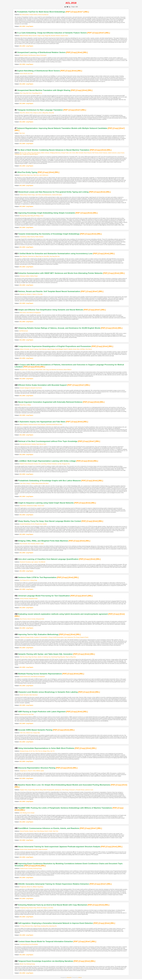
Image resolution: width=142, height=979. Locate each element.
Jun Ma (59, 463)
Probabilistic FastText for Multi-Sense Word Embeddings (41, 12)
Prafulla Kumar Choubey (26, 868)
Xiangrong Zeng (24, 907)
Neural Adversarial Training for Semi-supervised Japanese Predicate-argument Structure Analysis (59, 847)
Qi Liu (27, 580)
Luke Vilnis (38, 194)
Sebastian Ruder (33, 598)
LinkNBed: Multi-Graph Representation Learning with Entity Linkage (47, 461)
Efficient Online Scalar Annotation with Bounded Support (42, 385)
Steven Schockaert (41, 55)
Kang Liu (45, 907)
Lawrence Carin (89, 789)
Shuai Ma (51, 112)
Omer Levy (30, 175)
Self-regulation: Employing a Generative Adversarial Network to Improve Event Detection (55, 923)
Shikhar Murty (23, 194)
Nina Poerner (23, 619)
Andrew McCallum (57, 194)
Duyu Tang (28, 657)
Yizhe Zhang (65, 789)
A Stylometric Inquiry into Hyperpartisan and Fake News (41, 422)
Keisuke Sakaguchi (25, 388)
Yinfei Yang (46, 369)
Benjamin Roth (40, 619)
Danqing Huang (24, 751)
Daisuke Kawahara (33, 849)
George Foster (65, 152)
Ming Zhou (45, 112)
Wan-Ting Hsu (23, 256)
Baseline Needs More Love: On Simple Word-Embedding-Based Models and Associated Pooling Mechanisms (64, 785)
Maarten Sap (32, 831)
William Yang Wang (38, 886)
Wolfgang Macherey (55, 152)
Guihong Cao (46, 657)
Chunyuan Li (72, 789)
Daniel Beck (23, 505)
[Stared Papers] (71, 976)
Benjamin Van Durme (36, 388)
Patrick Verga (31, 194)
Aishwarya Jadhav (24, 276)
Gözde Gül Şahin (24, 695)
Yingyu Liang (40, 35)
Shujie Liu (36, 112)
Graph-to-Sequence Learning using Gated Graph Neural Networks (46, 503)
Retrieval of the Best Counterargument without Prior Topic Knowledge (47, 441)
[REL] (86, 12)
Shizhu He (39, 907)
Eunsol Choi (23, 175)
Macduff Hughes (33, 154)
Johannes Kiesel (32, 424)
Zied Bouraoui (32, 55)
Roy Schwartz (23, 543)
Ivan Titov (31, 714)
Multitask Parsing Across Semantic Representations (40, 674)
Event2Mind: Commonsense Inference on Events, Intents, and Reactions (48, 828)
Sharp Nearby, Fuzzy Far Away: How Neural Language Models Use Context (49, 521)
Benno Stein (59, 424)
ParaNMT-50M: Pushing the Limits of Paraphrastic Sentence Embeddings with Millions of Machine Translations (65, 808)
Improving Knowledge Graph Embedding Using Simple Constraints (46, 213)
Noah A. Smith (40, 543)
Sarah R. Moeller (68, 349)
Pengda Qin (23, 886)
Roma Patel (39, 369)
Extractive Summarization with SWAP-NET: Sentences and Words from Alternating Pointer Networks (60, 273)
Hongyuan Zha (66, 463)
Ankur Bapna (37, 152)
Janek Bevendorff (50, 424)
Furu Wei (40, 294)
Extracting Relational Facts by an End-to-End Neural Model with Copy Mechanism (52, 905)
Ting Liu (68, 657)
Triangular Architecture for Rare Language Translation (40, 110)
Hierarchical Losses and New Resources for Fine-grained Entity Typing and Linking (53, 192)
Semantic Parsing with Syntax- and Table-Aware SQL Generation (45, 654)
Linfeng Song (33, 580)
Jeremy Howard (24, 598)
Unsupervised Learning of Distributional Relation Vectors (41, 52)
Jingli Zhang (37, 926)
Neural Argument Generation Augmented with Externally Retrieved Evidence (50, 402)
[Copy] (74, 12)
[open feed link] (69, 7)
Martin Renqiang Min (48, 789)
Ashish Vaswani (103, 152)
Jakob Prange (50, 349)
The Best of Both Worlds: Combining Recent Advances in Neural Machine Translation (53, 150)
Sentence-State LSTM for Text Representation (37, 577)
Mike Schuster (79, 152)
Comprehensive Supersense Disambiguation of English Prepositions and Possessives (54, 346)
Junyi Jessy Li (31, 369)
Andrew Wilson (34, 14)
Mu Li (40, 112)
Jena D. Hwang (34, 349)
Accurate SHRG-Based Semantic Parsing (35, 730)
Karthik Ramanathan (58, 637)
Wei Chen (28, 93)
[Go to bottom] (138, 977)
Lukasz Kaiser (120, 152)
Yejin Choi (36, 175)
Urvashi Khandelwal (25, 524)
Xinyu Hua (22, 405)
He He (32, 524)
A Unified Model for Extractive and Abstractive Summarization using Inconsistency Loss (55, 253)
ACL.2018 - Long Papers (26, 26)
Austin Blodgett (59, 349)
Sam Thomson (31, 543)
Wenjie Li (29, 294)
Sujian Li (34, 294)
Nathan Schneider (24, 349)
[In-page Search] (59, 976)
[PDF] (68, 12)
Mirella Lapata (40, 770)
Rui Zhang (76, 637)
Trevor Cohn (41, 505)
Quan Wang (30, 215)
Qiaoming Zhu (53, 926)
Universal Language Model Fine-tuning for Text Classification (44, 596)
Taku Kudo (22, 133)
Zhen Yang (23, 93)
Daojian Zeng (32, 907)
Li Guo (41, 215)
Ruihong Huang (37, 868)
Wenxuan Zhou (29, 926)
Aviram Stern (76, 349)
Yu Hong (22, 926)
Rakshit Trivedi (24, 463)
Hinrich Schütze (31, 619)
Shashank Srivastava (25, 562)
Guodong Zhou (45, 926)
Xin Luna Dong (42, 463)
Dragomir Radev (84, 637)
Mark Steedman (33, 695)
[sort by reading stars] (65, 7)
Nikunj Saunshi (33, 35)
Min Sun (57, 256)
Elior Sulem (23, 312)
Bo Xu (40, 93)
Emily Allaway (40, 831)
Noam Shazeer (88, 152)
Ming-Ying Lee (39, 256)
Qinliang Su (58, 789)
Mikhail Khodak (24, 35)
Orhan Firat (30, 152)
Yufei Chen (23, 732)
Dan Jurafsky (43, 524)
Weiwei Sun (29, 732)
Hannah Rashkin (24, 831)
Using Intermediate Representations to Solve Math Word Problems (46, 748)
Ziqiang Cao (23, 294)
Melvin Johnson (45, 152)
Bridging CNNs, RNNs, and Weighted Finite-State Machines (43, 541)
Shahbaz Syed (35, 444)
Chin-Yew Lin (38, 751)
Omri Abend (30, 312)
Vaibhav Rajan (34, 276)
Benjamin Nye (23, 369)
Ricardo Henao (80, 789)
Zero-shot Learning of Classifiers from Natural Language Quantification (48, 559)
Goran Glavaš (23, 73)
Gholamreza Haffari (32, 505)
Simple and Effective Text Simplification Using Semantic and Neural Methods (50, 310)
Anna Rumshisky (33, 944)
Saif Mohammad (23, 331)
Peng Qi (37, 524)
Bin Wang (36, 215)
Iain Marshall (52, 369)
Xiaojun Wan (36, 732)
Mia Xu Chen (23, 152)
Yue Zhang (23, 580)
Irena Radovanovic (47, 194)
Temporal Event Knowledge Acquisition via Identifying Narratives (45, 961)
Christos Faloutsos (52, 463)
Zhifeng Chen (18, 154)
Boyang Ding (23, 215)
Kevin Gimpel (30, 812)
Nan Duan (34, 657)
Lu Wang (28, 405)
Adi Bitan (82, 349)
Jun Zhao (50, 907)
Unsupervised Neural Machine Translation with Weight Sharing (43, 90)
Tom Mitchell (42, 562)
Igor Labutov (35, 562)
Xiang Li (28, 483)
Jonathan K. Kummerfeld (40, 637)
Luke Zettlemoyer (43, 175)
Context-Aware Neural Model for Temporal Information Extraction (45, 941)
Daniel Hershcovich (25, 676)
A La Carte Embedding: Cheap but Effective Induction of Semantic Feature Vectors (52, 33)
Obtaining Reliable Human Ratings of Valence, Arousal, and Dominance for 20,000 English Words (59, 328)
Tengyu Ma (47, 35)
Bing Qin (62, 657)
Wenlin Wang (39, 789)
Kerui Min (46, 256)
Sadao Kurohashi (42, 849)
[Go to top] (138, 974)
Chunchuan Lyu (24, 714)
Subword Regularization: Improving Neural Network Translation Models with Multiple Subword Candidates (62, 128)
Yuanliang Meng (24, 944)
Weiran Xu (29, 886)
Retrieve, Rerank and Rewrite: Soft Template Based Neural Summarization (49, 291)
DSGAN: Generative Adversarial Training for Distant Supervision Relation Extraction (53, 884)
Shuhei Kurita (23, 849)
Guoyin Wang (31, 789)
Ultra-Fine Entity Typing (27, 172)
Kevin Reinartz (41, 424)
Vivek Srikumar (43, 349)
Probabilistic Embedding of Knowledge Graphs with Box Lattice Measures (49, 481)
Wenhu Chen (29, 112)
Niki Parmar (95, 152)
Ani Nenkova (60, 369)
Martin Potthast (24, 424)
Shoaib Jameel (24, 55)
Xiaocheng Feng (55, 657)
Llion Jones (72, 152)
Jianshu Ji (40, 657)
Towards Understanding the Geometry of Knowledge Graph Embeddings (49, 234)
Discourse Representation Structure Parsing (36, 768)
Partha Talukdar (39, 236)
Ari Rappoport (37, 312)
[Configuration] (82, 976)
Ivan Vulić (30, 73)
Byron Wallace (68, 369)
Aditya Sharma (31, 236)
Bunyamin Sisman (33, 463)
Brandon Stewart (55, 35)
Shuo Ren (22, 112)
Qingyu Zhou (46, 751)
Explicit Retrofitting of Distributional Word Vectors (38, 71)
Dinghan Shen (23, 789)
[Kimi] (81, 12)
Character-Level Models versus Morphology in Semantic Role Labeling (48, 692)
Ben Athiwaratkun (24, 14)
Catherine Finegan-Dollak (26, 637)
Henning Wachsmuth (25, 444)
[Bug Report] (93, 976)
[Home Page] (48, 976)
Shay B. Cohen (32, 770)
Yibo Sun (22, 657)
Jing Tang (52, 256)
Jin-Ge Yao (32, 751)
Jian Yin (52, 751)
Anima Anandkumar (43, 14)
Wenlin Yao (23, 964)
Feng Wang (35, 93)
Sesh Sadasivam (68, 637)
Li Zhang (50, 637)
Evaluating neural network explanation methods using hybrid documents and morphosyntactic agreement (63, 614)
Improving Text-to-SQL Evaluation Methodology (38, 634)
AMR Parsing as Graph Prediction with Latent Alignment (42, 712)
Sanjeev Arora (64, 35)
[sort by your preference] (67, 7)
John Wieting (23, 812)
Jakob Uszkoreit (112, 152)
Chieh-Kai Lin (31, 256)
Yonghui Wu (25, 154)
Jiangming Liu (23, 770)
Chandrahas (23, 236)
